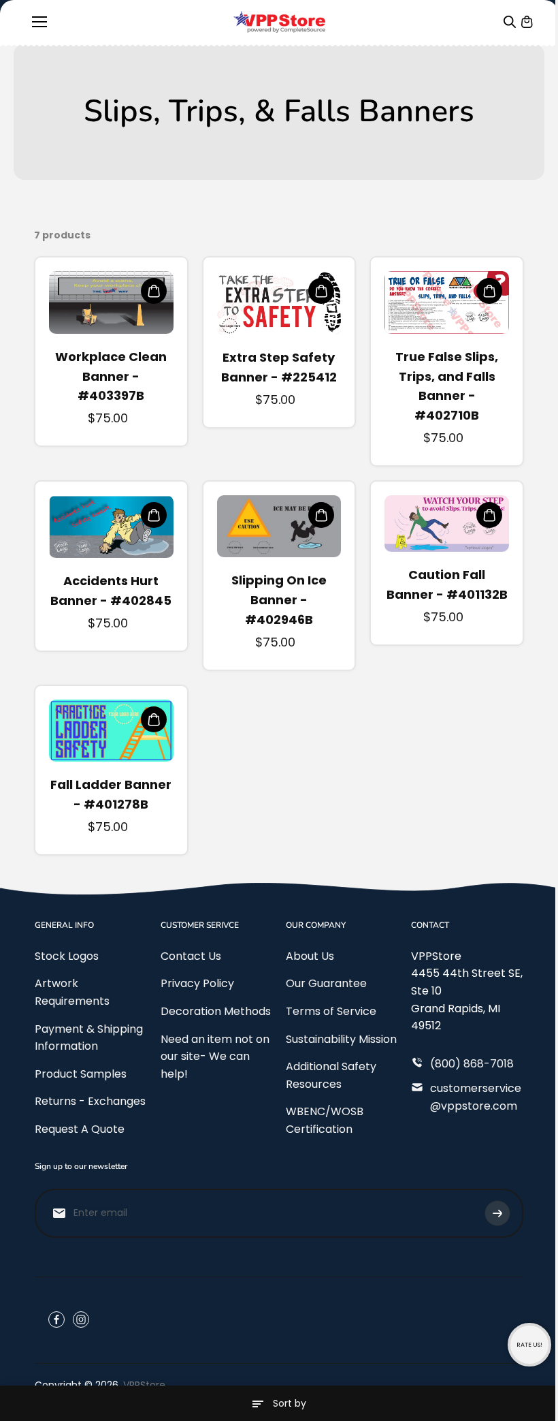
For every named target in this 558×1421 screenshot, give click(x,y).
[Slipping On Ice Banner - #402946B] (279, 526)
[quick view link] (154, 291)
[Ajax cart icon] (527, 22)
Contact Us (191, 956)
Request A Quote (80, 1129)
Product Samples (81, 1074)
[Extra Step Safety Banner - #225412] (279, 302)
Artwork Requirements (72, 992)
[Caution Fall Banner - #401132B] (446, 523)
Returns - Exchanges (90, 1101)
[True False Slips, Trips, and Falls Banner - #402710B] (446, 302)
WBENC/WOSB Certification (324, 1120)
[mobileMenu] (39, 22)
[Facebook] (56, 1319)
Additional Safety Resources (331, 1075)
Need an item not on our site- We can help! (215, 1056)
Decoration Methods (216, 1011)
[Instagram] (81, 1319)
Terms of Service (331, 1011)
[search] (509, 22)
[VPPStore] (279, 21)
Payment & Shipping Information (89, 1038)
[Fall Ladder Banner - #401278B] (111, 731)
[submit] (497, 1213)
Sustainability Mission (341, 1039)
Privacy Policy (197, 983)
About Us (310, 956)
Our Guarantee (326, 983)
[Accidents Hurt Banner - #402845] (111, 526)
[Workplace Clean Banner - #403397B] (111, 302)
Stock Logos (67, 956)
